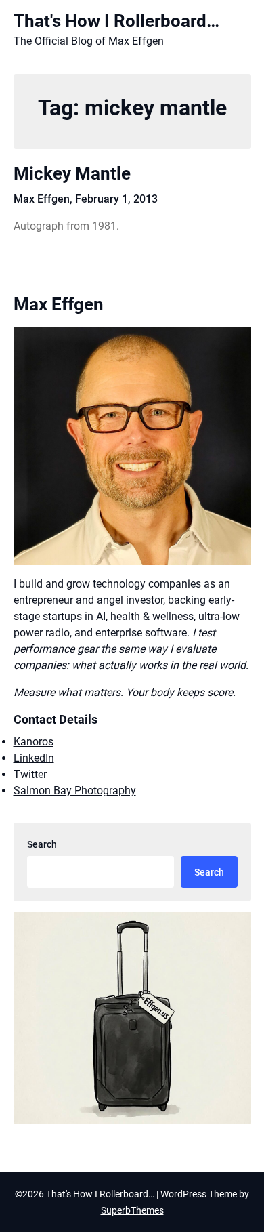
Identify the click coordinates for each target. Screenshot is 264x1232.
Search (42, 844)
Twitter (30, 774)
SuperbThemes (132, 1210)
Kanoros (33, 741)
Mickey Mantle (72, 173)
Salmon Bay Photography (75, 790)
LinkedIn (34, 758)
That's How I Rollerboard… (116, 21)
